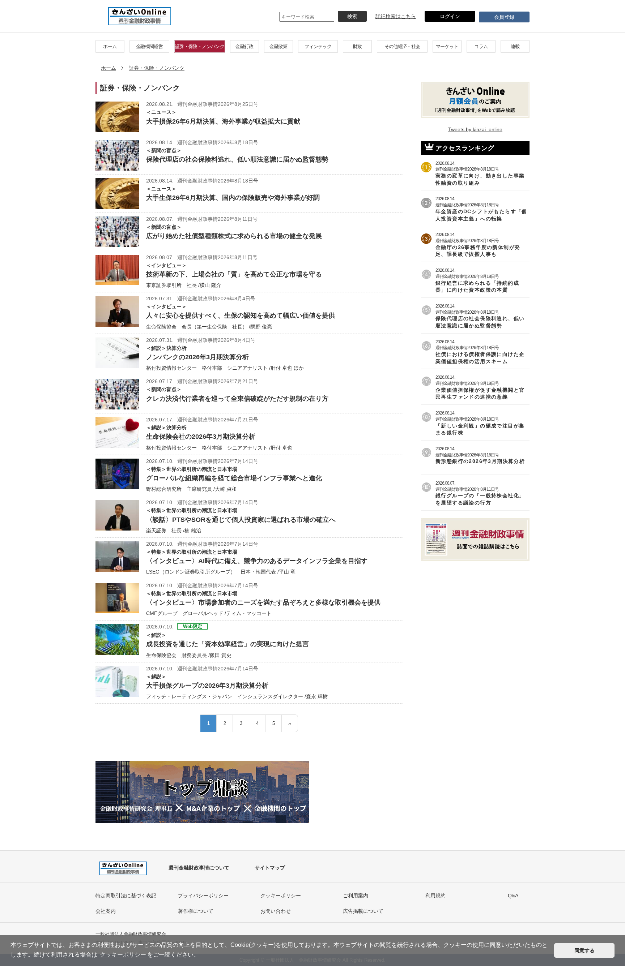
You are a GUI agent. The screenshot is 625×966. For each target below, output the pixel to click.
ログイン (450, 16)
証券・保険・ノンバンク (199, 46)
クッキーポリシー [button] (123, 955)
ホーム (109, 46)
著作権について (195, 911)
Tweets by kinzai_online (475, 129)
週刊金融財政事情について (199, 868)
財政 (357, 46)
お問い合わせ (275, 911)
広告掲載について (363, 911)
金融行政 (244, 46)
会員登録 (504, 17)
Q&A (513, 895)
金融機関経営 (149, 46)
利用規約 (435, 895)
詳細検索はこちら (395, 16)
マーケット (447, 46)
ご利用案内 (355, 895)
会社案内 (105, 911)
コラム (481, 46)
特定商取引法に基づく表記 (125, 895)
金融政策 (278, 46)
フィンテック (318, 46)
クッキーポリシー (280, 895)
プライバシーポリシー (203, 895)
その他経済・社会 (402, 46)
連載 (515, 46)
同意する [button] (584, 950)
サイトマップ (270, 868)
